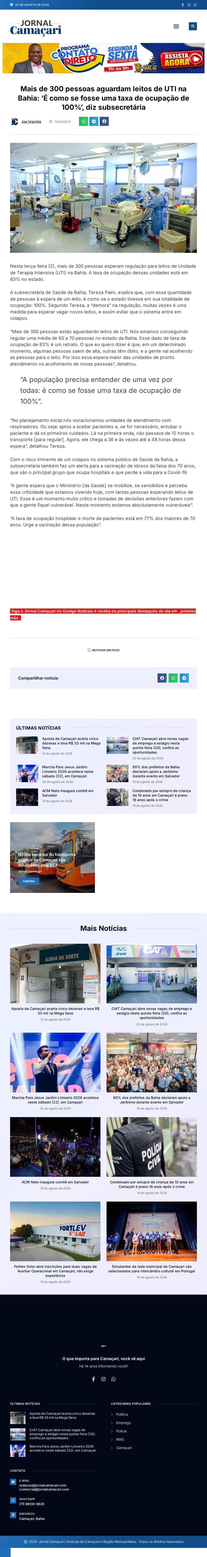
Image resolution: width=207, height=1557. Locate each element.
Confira (28, 881)
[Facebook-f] (182, 5)
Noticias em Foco (105, 650)
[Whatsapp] (195, 5)
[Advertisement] (103, 570)
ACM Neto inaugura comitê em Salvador (55, 1182)
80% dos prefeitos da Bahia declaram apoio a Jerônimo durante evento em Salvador (156, 771)
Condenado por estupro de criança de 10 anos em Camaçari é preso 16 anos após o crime (162, 795)
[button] (176, 26)
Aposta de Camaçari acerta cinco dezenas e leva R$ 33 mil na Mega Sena (71, 743)
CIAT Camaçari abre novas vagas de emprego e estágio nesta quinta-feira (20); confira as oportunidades (161, 745)
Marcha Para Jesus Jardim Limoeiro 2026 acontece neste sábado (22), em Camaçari (67, 771)
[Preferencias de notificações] (5, 1552)
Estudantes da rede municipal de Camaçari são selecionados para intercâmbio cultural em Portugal (151, 1268)
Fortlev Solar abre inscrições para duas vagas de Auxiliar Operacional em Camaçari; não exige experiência (55, 1271)
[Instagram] (189, 5)
